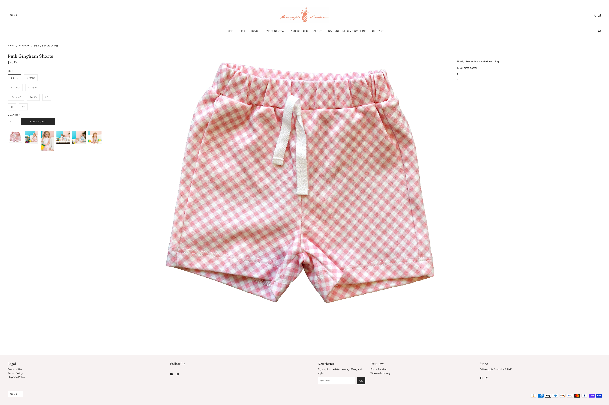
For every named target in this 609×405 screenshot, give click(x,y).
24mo (33, 97)
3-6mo (15, 78)
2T (46, 97)
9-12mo (15, 87)
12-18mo (33, 87)
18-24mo (16, 97)
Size (10, 71)
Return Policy (15, 373)
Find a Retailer (378, 369)
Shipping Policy (16, 376)
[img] (594, 15)
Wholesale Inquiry (380, 373)
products (24, 46)
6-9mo (31, 78)
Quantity (12, 114)
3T (12, 107)
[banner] (304, 14)
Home (11, 46)
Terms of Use (15, 369)
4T (23, 107)
